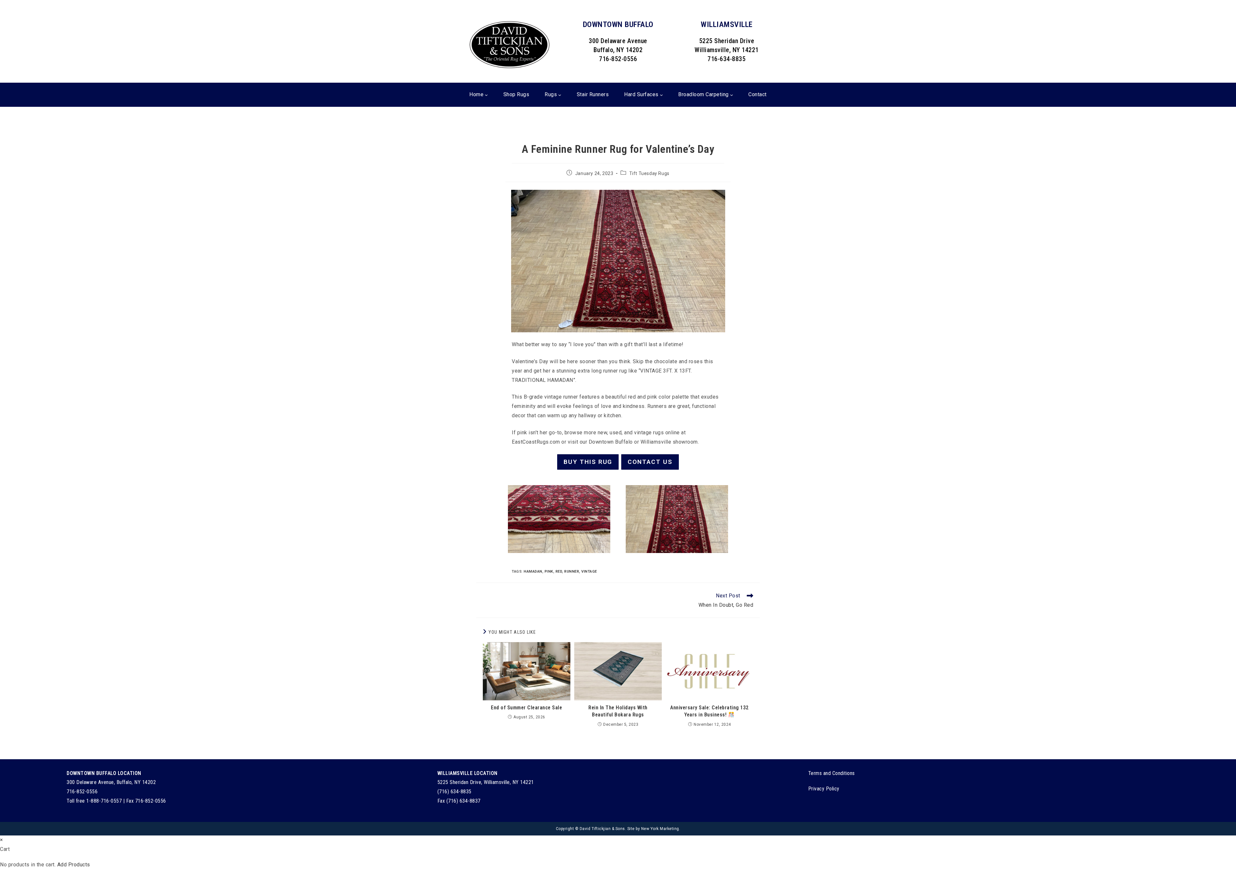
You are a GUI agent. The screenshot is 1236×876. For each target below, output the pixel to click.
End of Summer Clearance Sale (526, 708)
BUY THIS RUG (588, 462)
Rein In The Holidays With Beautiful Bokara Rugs (618, 711)
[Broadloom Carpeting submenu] (731, 94)
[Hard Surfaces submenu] (661, 94)
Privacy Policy (823, 789)
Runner (571, 571)
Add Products (73, 865)
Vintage (589, 571)
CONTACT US (650, 462)
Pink (549, 571)
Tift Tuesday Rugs (649, 173)
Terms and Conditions (831, 773)
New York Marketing (660, 828)
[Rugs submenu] (559, 94)
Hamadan (533, 571)
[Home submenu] (486, 94)
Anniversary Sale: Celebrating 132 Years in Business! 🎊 (709, 711)
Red (559, 571)
